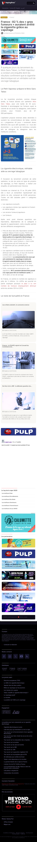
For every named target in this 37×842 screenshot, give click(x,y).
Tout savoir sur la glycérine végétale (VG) (16, 752)
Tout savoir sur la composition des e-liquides (17, 740)
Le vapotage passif (9, 695)
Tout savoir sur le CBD (10, 747)
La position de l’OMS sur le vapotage (14, 700)
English (18, 8)
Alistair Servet (8, 33)
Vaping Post (10, 11)
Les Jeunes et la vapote (11, 690)
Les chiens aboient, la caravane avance (15, 305)
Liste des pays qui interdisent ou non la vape (17, 729)
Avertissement (29, 832)
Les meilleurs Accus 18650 (9, 508)
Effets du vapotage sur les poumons (14, 687)
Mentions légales (20, 832)
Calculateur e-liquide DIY (11, 770)
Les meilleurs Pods (7, 493)
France (12, 17)
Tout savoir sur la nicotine (11, 742)
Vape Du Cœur (16, 712)
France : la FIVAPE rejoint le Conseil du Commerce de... (15, 346)
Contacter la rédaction (10, 644)
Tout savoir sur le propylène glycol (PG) (15, 754)
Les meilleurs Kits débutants (10, 496)
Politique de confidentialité (30, 836)
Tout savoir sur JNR (9, 749)
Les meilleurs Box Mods (8, 499)
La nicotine (7, 697)
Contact (12, 8)
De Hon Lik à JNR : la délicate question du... (17, 386)
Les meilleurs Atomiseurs (9, 502)
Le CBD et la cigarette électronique (14, 683)
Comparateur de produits (11, 773)
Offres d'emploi (8, 822)
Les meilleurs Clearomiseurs (10, 505)
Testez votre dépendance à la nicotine (15, 759)
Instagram (10, 656)
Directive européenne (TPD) (12, 680)
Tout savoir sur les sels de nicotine (14, 744)
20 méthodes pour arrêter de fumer (14, 757)
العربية (22, 8)
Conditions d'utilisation (9, 832)
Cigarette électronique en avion (13, 727)
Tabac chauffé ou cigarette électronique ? (16, 692)
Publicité (23, 834)
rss (27, 656)
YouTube (21, 656)
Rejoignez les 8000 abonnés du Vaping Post (13, 783)
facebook (4, 656)
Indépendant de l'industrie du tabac (6, 712)
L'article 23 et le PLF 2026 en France (14, 764)
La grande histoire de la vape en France (15, 761)
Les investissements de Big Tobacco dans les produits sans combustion (17, 767)
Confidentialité (15, 834)
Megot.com (7, 824)
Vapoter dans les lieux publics (12, 685)
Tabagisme (16, 11)
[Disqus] (18, 461)
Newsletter (5, 8)
